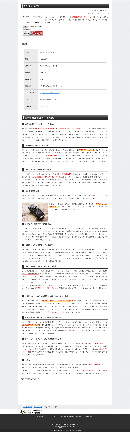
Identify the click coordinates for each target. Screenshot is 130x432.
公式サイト (74, 424)
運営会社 (41, 416)
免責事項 (63, 416)
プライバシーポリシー (52, 416)
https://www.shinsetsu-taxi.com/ (49, 93)
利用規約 (71, 416)
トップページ (27, 407)
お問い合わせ (90, 416)
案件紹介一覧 (38, 407)
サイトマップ (80, 416)
